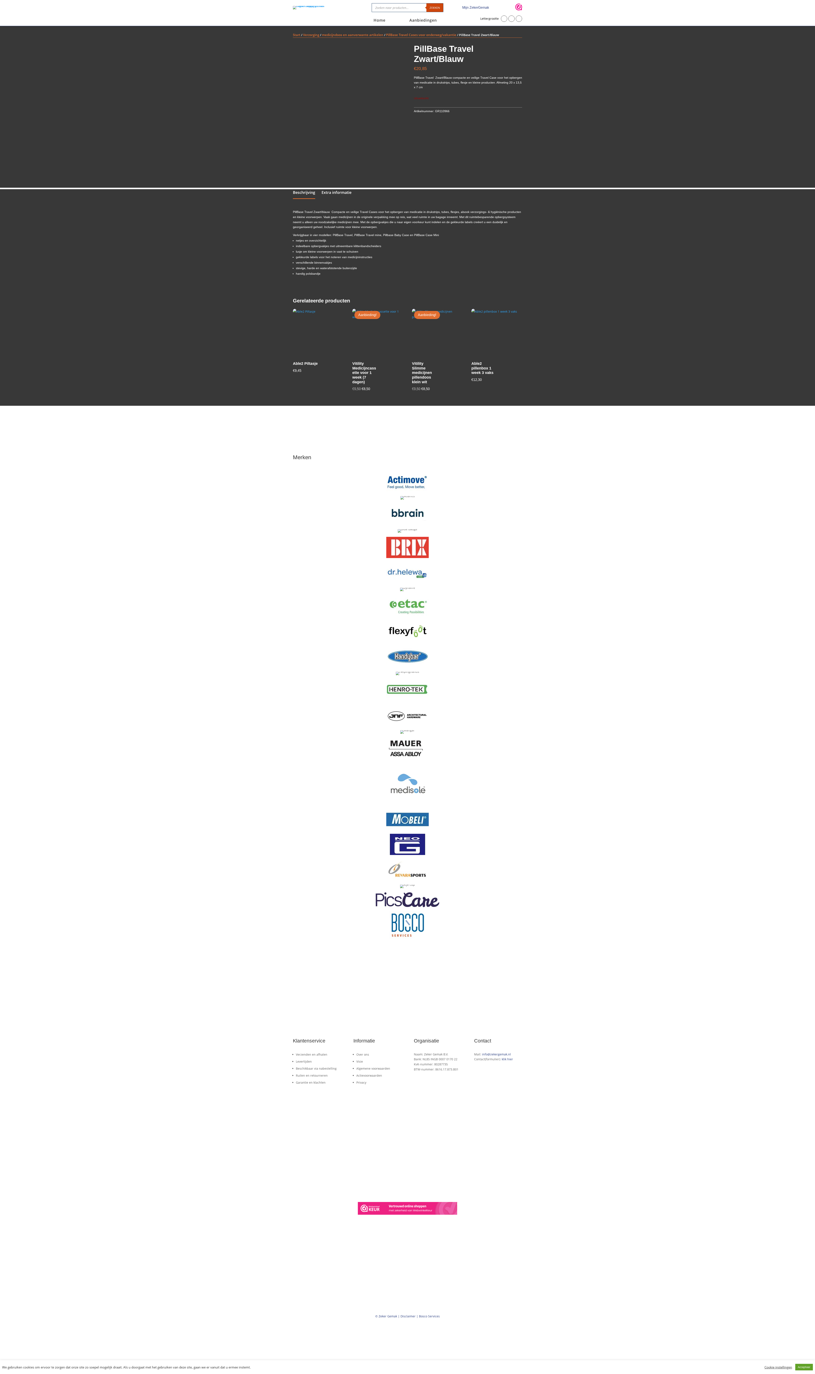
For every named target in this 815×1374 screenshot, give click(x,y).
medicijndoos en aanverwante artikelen (352, 35)
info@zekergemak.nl (496, 1054)
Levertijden (304, 1061)
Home (379, 21)
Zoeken (435, 8)
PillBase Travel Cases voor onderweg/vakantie (421, 35)
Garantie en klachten (311, 1082)
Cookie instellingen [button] (778, 1367)
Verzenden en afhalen (311, 1054)
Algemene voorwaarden (373, 1068)
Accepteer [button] (804, 1367)
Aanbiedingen (423, 21)
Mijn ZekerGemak (475, 7)
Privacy (361, 1082)
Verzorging (311, 35)
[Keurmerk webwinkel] (518, 8)
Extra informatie (336, 192)
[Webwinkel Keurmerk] (407, 1209)
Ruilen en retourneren (312, 1075)
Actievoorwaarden (369, 1075)
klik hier (507, 1059)
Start (296, 35)
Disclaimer (408, 1316)
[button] (504, 18)
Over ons (362, 1054)
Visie (359, 1061)
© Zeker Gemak (386, 1316)
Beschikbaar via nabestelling (316, 1068)
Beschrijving (304, 192)
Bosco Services (429, 1316)
